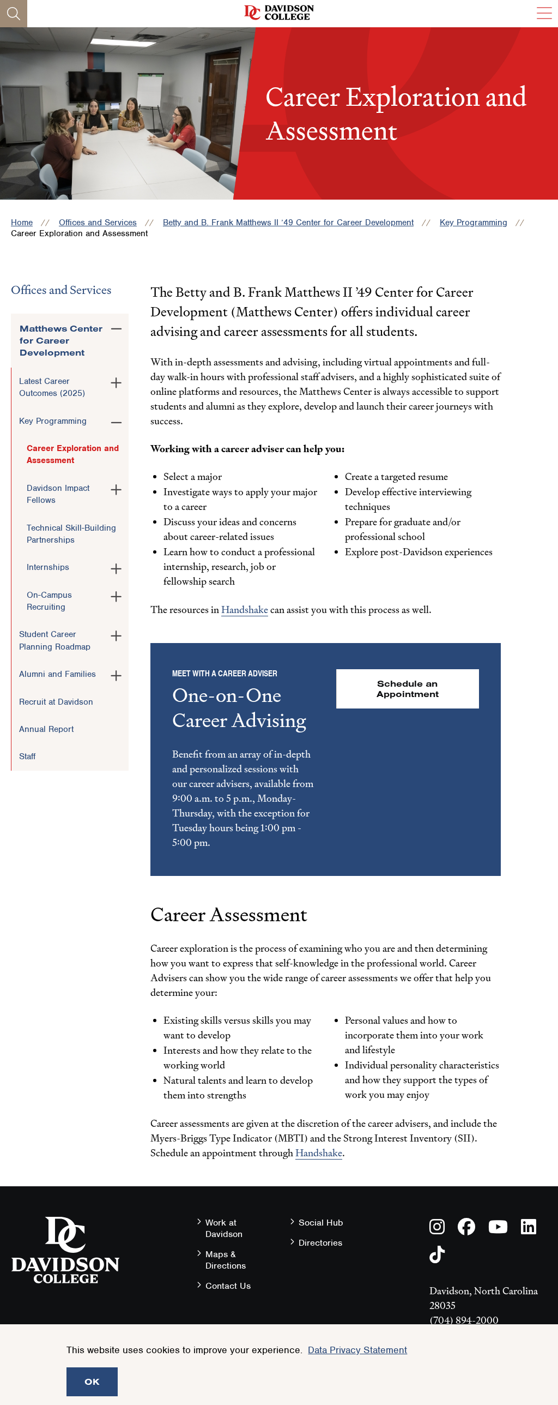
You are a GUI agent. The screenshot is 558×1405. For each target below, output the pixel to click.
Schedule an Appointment (408, 688)
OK (92, 1381)
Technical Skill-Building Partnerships (71, 534)
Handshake (244, 609)
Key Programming (473, 222)
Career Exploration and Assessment (73, 454)
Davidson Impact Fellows (58, 494)
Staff (27, 756)
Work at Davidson (223, 1228)
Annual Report (46, 729)
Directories (320, 1242)
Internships (48, 567)
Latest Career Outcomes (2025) (52, 387)
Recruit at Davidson (56, 702)
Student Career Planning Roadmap (54, 640)
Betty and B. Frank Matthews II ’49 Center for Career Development (288, 222)
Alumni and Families (57, 674)
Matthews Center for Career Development (61, 340)
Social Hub (321, 1222)
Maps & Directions (225, 1259)
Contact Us (228, 1286)
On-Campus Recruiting (49, 601)
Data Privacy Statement (357, 1350)
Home (22, 222)
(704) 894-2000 (464, 1320)
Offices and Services (98, 222)
